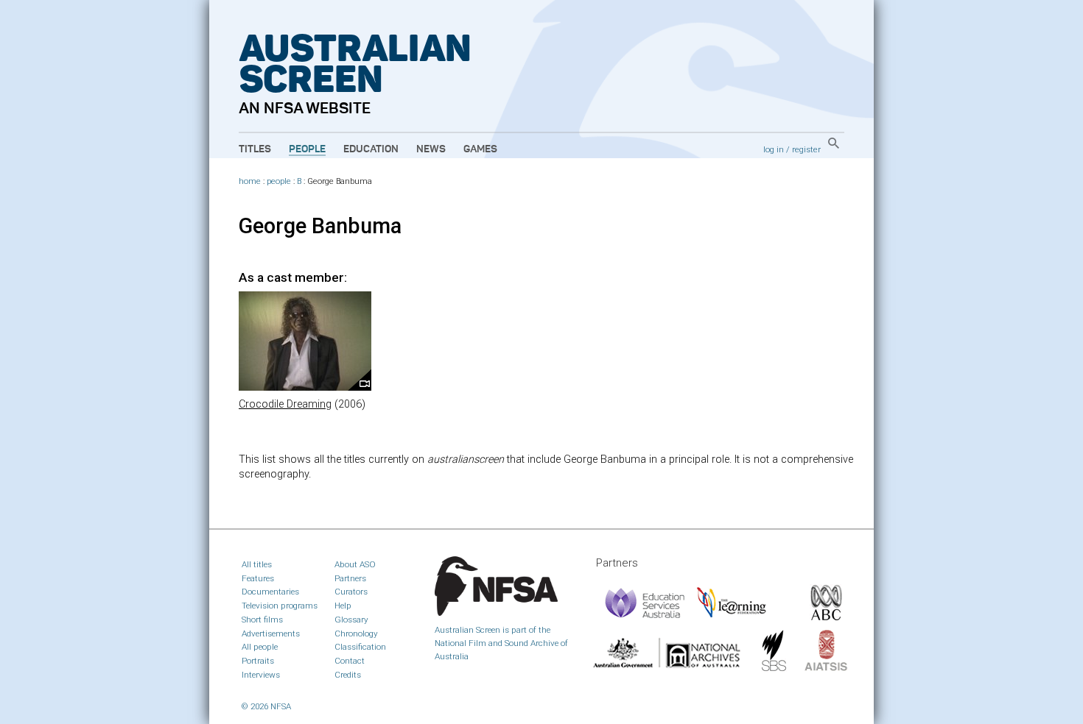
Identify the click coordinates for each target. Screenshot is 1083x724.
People (307, 149)
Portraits (258, 661)
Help (342, 605)
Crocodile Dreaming (285, 404)
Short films (262, 619)
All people (260, 647)
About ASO (355, 564)
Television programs (280, 605)
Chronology (356, 633)
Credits (347, 675)
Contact (349, 661)
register (806, 149)
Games (480, 149)
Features (258, 578)
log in (773, 149)
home (250, 181)
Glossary (351, 619)
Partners (350, 578)
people (279, 181)
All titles (257, 564)
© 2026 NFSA (266, 706)
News (431, 149)
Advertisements (271, 633)
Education (371, 149)
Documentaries (270, 591)
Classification (360, 647)
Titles (255, 149)
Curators (351, 591)
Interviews (261, 675)
